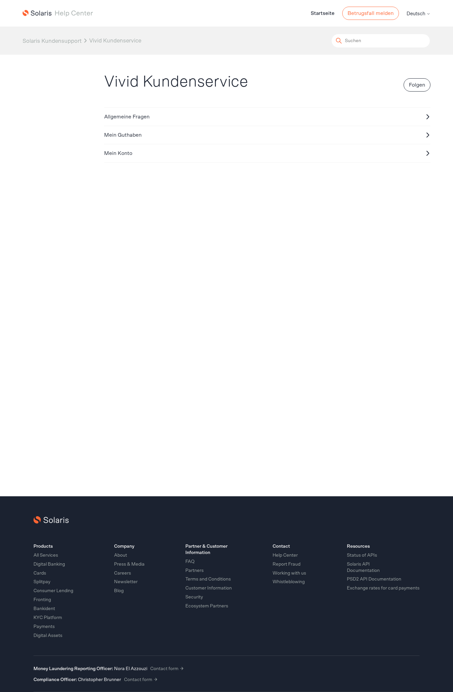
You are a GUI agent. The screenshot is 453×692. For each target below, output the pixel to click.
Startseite (323, 13)
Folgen (417, 85)
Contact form (164, 668)
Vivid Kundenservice (115, 40)
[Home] (58, 13)
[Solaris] (51, 519)
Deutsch (416, 13)
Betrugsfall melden (371, 13)
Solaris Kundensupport (52, 40)
